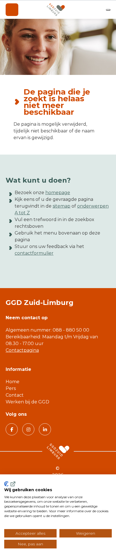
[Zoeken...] (108, 10)
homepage (57, 192)
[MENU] (12, 9)
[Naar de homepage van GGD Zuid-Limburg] (55, 9)
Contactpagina (22, 350)
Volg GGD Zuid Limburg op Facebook (12, 429)
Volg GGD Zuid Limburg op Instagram (28, 429)
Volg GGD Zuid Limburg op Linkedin (45, 429)
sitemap (61, 206)
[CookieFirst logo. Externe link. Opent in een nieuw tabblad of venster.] (10, 484)
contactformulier (34, 253)
